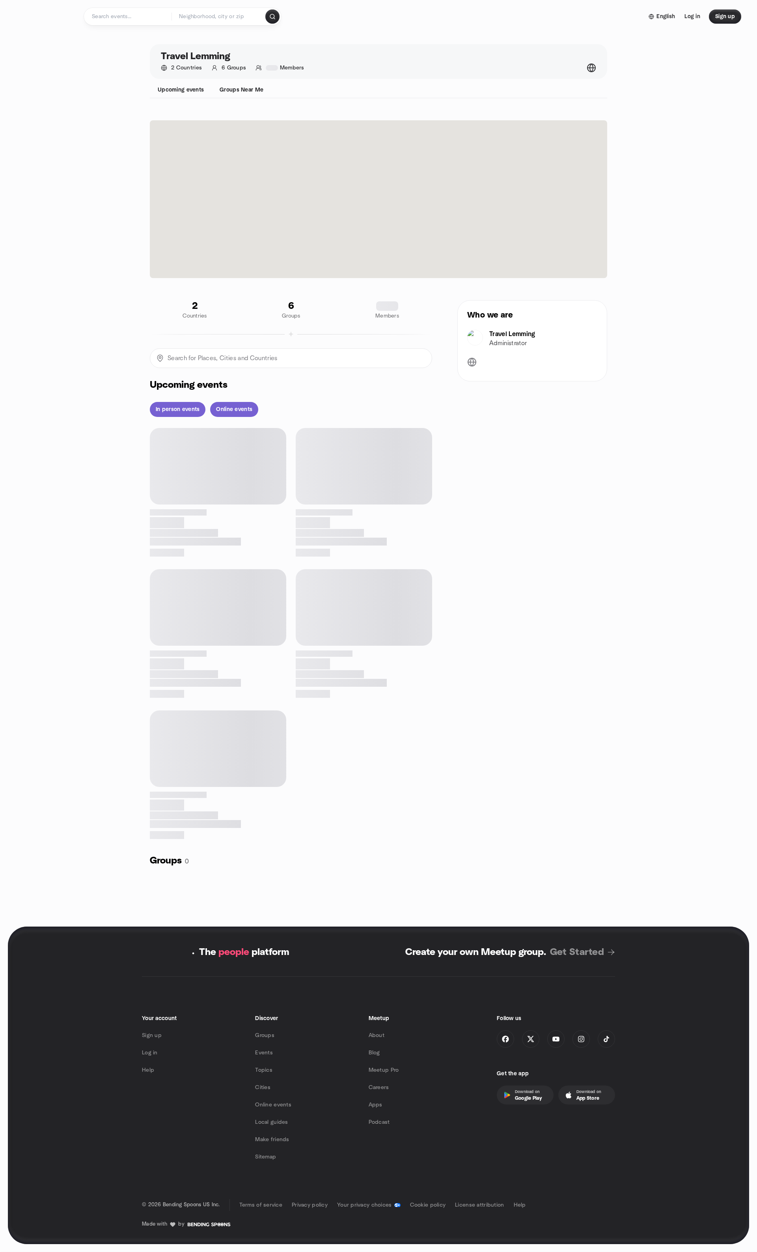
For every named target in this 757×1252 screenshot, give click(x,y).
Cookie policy (428, 1205)
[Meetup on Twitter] (530, 1039)
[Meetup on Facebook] (505, 1039)
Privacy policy (310, 1205)
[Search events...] (272, 16)
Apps (375, 1105)
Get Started (577, 952)
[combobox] (219, 17)
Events (264, 1053)
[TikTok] (606, 1039)
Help (148, 1070)
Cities (262, 1087)
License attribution (479, 1205)
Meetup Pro (384, 1070)
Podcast (379, 1122)
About (376, 1035)
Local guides (271, 1122)
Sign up (152, 1035)
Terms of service (260, 1205)
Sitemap (265, 1157)
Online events (273, 1105)
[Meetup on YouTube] (556, 1039)
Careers (379, 1087)
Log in (150, 1053)
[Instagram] (581, 1039)
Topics (263, 1070)
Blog (374, 1053)
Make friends (272, 1139)
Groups (264, 1035)
